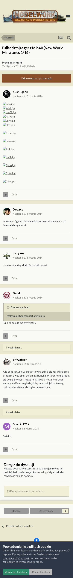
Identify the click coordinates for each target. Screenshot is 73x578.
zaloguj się (46, 472)
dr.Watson (20, 359)
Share (17, 510)
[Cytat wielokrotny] (5, 194)
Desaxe (18, 209)
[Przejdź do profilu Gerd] (6, 295)
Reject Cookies (40, 571)
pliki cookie (47, 550)
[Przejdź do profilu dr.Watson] (6, 362)
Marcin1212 (21, 424)
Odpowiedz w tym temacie (36, 78)
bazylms (18, 253)
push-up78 (16, 62)
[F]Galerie (29, 66)
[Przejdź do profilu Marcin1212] (6, 426)
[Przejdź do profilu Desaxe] (6, 211)
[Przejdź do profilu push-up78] (6, 94)
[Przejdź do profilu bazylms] (6, 255)
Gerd (16, 293)
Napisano (28, 96)
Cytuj (14, 194)
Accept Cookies (17, 571)
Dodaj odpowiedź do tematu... (27, 491)
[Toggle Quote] (8, 307)
